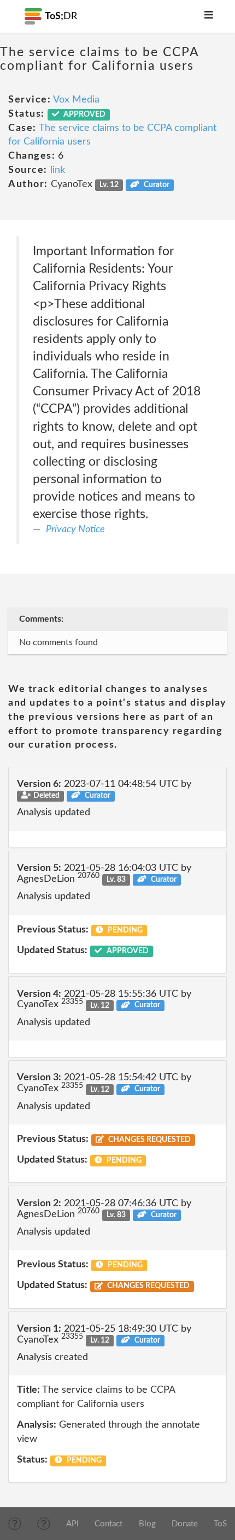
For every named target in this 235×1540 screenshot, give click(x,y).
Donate (185, 1524)
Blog (147, 1524)
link (57, 170)
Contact (108, 1524)
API (72, 1524)
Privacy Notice (75, 529)
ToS (220, 1524)
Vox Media (76, 100)
